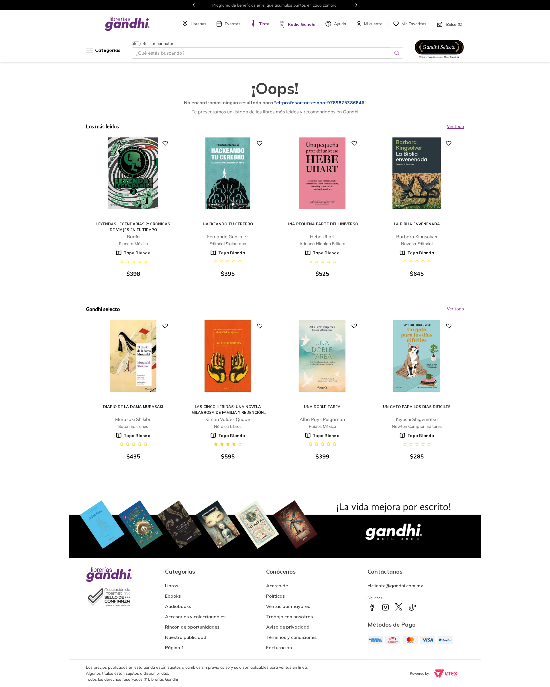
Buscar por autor (157, 43)
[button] (279, 645)
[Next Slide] (356, 5)
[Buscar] (396, 53)
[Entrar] (374, 23)
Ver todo (455, 309)
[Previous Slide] (193, 5)
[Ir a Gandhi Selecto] (439, 59)
